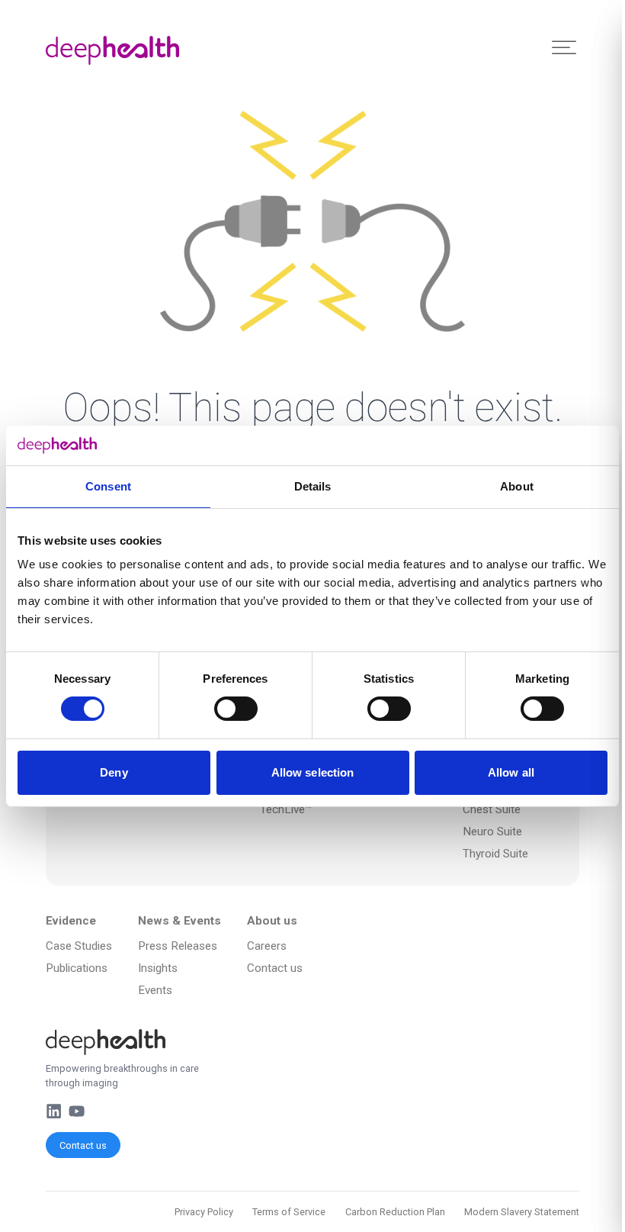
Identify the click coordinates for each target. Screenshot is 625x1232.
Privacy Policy (204, 1212)
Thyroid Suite (495, 853)
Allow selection (312, 772)
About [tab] (517, 486)
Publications (76, 968)
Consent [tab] (108, 486)
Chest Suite (492, 809)
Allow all (511, 772)
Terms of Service (288, 1212)
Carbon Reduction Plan (395, 1212)
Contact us (83, 1145)
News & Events (179, 921)
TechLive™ (286, 809)
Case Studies (79, 946)
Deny (113, 772)
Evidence (71, 921)
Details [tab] (313, 486)
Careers (267, 946)
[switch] (236, 708)
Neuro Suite (492, 831)
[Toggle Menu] (564, 47)
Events (155, 990)
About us (272, 921)
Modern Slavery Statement (521, 1212)
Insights (158, 968)
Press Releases (177, 946)
